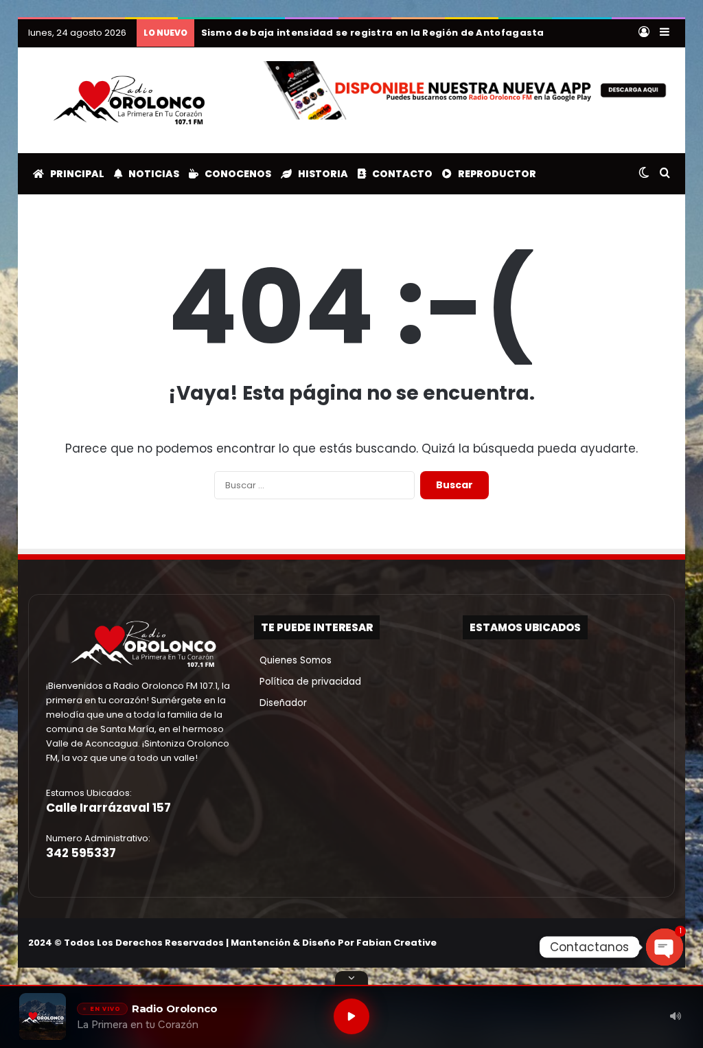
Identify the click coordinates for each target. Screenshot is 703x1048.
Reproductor (494, 174)
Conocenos (234, 174)
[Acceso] (644, 33)
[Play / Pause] (351, 1016)
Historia (320, 174)
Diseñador (280, 702)
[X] (617, 942)
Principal (74, 174)
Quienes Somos (293, 660)
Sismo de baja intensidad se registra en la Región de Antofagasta (372, 32)
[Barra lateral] (664, 33)
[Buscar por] (664, 173)
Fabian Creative (396, 942)
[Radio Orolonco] (129, 100)
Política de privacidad (307, 681)
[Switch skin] (644, 173)
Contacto (399, 174)
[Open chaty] (664, 947)
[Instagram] (633, 942)
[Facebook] (600, 942)
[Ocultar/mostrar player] (351, 978)
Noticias (150, 174)
